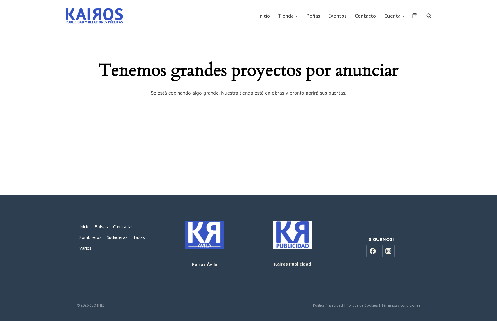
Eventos (337, 16)
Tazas (139, 237)
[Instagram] (388, 251)
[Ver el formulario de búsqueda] (425, 15)
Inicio (264, 16)
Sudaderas (117, 237)
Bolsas (101, 226)
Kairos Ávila (204, 264)
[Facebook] (372, 251)
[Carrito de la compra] (415, 15)
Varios (85, 248)
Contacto (365, 16)
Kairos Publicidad (292, 264)
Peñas (313, 16)
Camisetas (123, 226)
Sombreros (90, 237)
